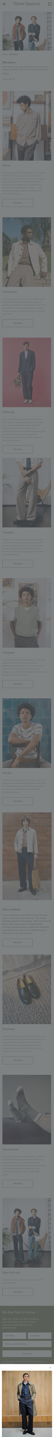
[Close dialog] (50, 1367)
